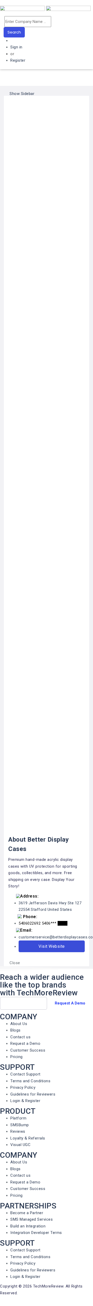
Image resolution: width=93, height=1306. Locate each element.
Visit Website (51, 946)
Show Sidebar (21, 93)
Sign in (16, 47)
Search (14, 32)
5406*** (54, 923)
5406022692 (30, 923)
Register (17, 60)
